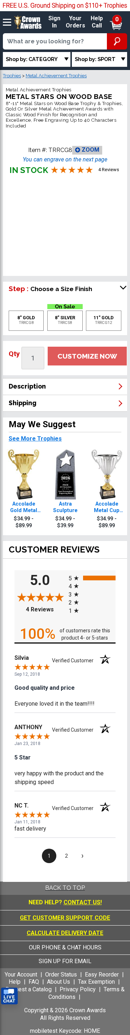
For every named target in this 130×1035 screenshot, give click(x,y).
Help (15, 981)
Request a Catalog (28, 989)
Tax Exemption (96, 981)
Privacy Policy (78, 989)
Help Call (97, 22)
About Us (58, 981)
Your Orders (75, 22)
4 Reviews (45, 609)
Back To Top (65, 887)
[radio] (92, 577)
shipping (22, 403)
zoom (89, 149)
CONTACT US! (83, 902)
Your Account (21, 974)
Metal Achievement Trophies (56, 75)
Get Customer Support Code (65, 917)
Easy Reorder (102, 974)
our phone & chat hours (65, 947)
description (27, 386)
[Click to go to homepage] (28, 21)
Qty (14, 354)
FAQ (34, 981)
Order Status (61, 974)
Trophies (12, 75)
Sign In (54, 22)
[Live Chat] (9, 996)
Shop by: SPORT (95, 59)
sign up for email (65, 961)
